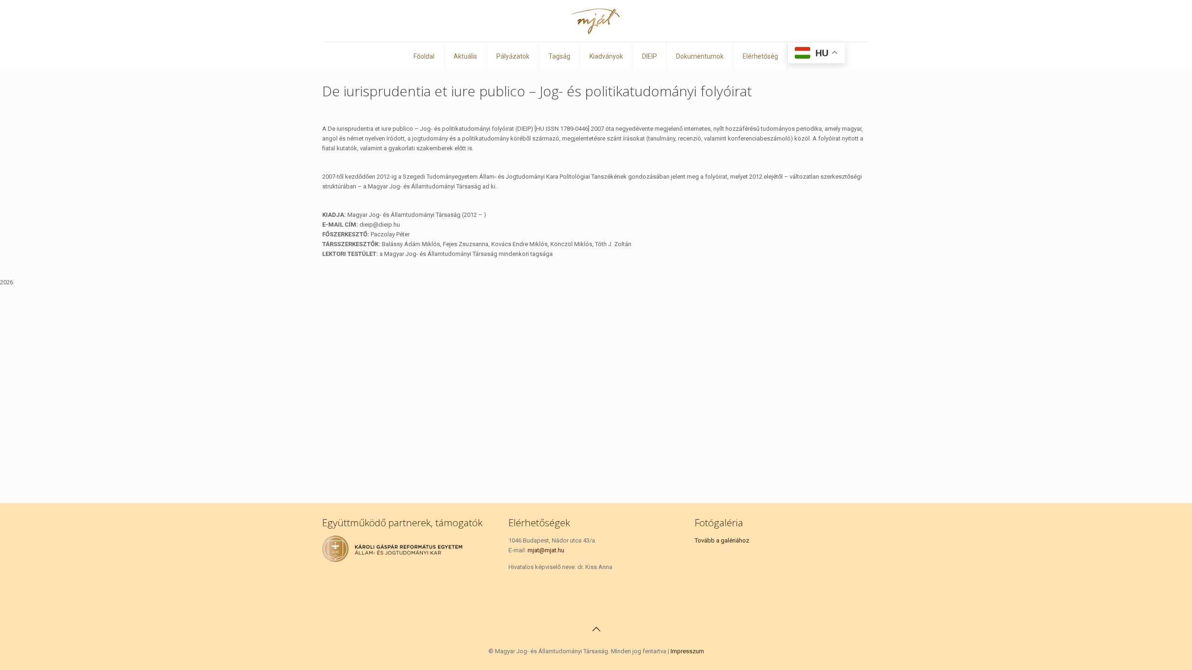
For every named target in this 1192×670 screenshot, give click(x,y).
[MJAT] (596, 21)
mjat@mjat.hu (546, 550)
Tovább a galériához (722, 540)
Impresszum (687, 651)
